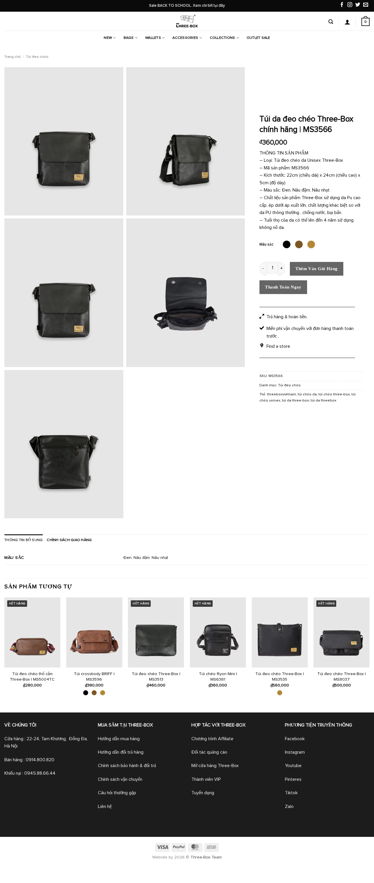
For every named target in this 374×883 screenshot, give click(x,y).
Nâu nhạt (160, 558)
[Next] (369, 654)
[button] (330, 21)
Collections (222, 38)
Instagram (295, 752)
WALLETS (153, 38)
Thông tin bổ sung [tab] (23, 540)
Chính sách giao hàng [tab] (69, 540)
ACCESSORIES (185, 38)
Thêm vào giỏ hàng (316, 268)
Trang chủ (12, 57)
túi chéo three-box (334, 394)
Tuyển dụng (202, 792)
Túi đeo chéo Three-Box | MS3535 (279, 677)
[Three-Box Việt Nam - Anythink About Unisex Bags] (187, 21)
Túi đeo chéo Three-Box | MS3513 (156, 677)
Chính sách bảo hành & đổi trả (127, 765)
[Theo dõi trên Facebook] (342, 5)
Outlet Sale (258, 38)
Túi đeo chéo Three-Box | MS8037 (341, 677)
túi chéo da (307, 394)
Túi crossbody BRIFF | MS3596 (94, 677)
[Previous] (4, 654)
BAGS (129, 38)
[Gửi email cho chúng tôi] (365, 5)
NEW (108, 38)
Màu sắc (266, 244)
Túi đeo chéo (37, 57)
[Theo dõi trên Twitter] (357, 5)
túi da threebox (323, 400)
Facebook (295, 738)
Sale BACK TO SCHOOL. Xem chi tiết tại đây (187, 6)
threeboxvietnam (281, 394)
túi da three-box (295, 400)
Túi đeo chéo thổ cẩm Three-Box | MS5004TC (32, 677)
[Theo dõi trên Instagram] (349, 5)
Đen (127, 558)
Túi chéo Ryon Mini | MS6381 (218, 677)
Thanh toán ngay (283, 287)
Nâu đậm (142, 558)
